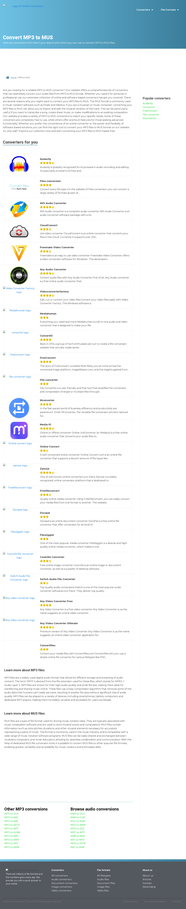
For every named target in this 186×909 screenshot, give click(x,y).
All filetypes (103, 875)
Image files (103, 886)
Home (14, 77)
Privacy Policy (130, 901)
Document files (106, 883)
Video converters (61, 890)
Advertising (149, 886)
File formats (168, 9)
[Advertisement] (68, 61)
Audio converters (61, 879)
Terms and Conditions (155, 901)
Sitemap (176, 901)
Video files (103, 890)
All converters (59, 875)
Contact (147, 883)
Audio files (103, 879)
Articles (147, 879)
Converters (143, 9)
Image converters (61, 886)
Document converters (64, 883)
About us (148, 875)
